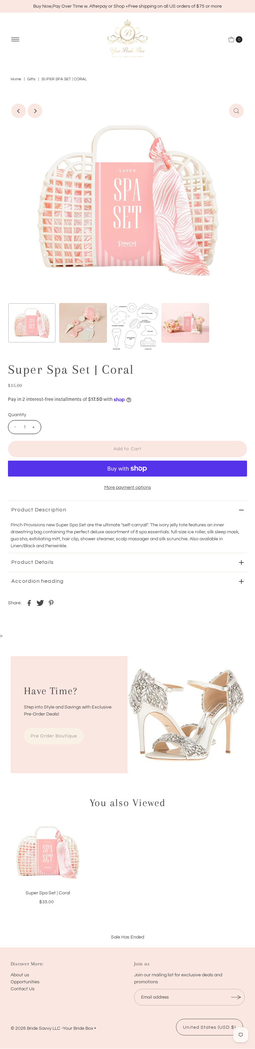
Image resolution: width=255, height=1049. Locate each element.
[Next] (35, 111)
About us (20, 975)
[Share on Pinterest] (51, 603)
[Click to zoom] (236, 111)
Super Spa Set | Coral (48, 893)
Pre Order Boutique (54, 736)
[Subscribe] (236, 997)
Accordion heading (37, 581)
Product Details (32, 562)
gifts (31, 79)
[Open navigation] (15, 39)
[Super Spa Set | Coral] (48, 852)
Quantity (17, 414)
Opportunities (25, 982)
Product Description (38, 509)
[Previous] (18, 111)
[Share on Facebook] (29, 603)
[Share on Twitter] (40, 603)
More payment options (127, 487)
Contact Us (23, 989)
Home (16, 79)
